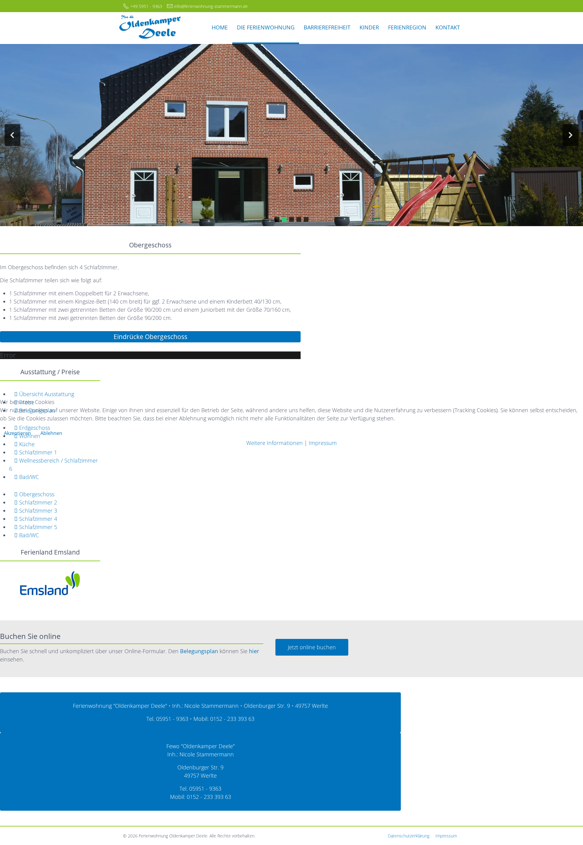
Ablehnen (51, 433)
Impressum (323, 442)
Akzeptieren (17, 433)
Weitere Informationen (274, 442)
